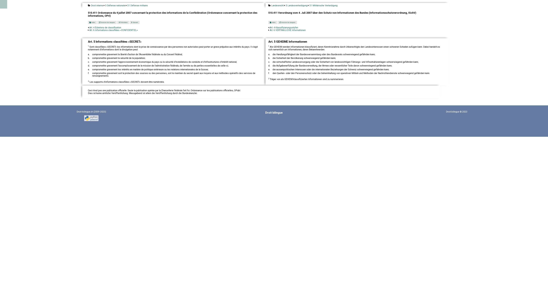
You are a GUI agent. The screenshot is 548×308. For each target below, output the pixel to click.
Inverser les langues (107, 22)
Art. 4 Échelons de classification (105, 27)
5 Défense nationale (115, 5)
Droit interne (97, 5)
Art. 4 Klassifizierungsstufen (284, 27)
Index (93, 22)
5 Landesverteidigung (296, 5)
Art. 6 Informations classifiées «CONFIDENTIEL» (113, 30)
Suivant (135, 22)
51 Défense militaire (137, 5)
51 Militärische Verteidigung (323, 5)
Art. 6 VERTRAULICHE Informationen (288, 30)
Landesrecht (277, 5)
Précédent (123, 22)
